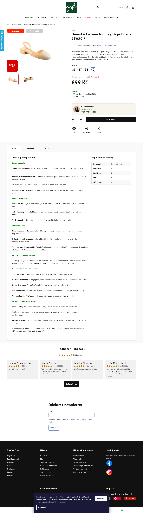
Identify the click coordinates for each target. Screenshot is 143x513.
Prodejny (10, 462)
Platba (42, 459)
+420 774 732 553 (88, 112)
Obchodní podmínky (48, 465)
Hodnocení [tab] (30, 149)
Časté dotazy (78, 456)
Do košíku (112, 120)
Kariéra (10, 472)
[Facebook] (109, 463)
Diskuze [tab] (47, 149)
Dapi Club (11, 456)
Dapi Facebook (13, 459)
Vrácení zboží (45, 472)
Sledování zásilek (47, 462)
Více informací (60, 502)
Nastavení (42, 507)
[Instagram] (109, 472)
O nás (9, 465)
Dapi (73, 30)
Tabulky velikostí (80, 462)
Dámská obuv (117, 164)
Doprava (43, 456)
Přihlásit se (54, 428)
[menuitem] (29, 17)
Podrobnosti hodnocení (106, 45)
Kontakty (10, 475)
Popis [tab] (14, 149)
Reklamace (44, 469)
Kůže (113, 168)
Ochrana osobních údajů (50, 475)
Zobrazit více (71, 384)
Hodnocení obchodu (71, 349)
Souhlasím (101, 498)
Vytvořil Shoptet (130, 510)
